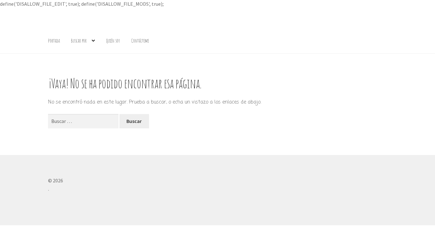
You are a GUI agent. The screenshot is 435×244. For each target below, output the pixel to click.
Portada (54, 40)
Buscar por (79, 40)
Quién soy (113, 40)
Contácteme (140, 40)
